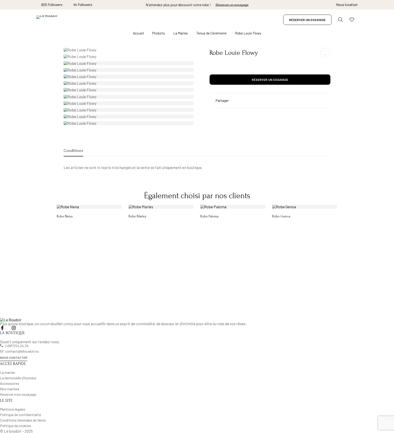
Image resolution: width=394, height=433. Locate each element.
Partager (222, 100)
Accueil (138, 33)
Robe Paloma (209, 216)
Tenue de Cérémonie (211, 33)
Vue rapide (99, 207)
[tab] (73, 151)
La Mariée (180, 33)
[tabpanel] (197, 167)
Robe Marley (138, 216)
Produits (158, 33)
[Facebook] (2, 328)
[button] (13, 358)
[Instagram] (13, 328)
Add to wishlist (325, 53)
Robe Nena (65, 216)
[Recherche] (340, 19)
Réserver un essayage (232, 5)
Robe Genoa (281, 216)
